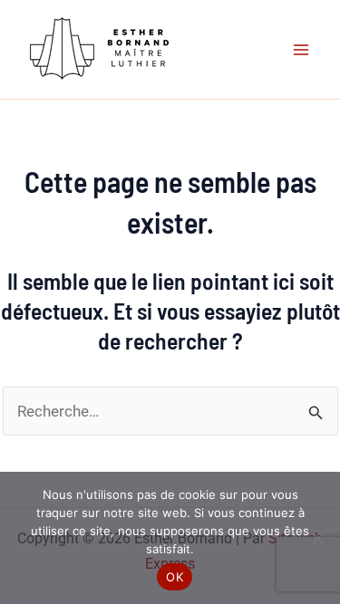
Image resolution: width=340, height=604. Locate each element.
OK (174, 577)
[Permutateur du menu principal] (302, 50)
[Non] (317, 538)
